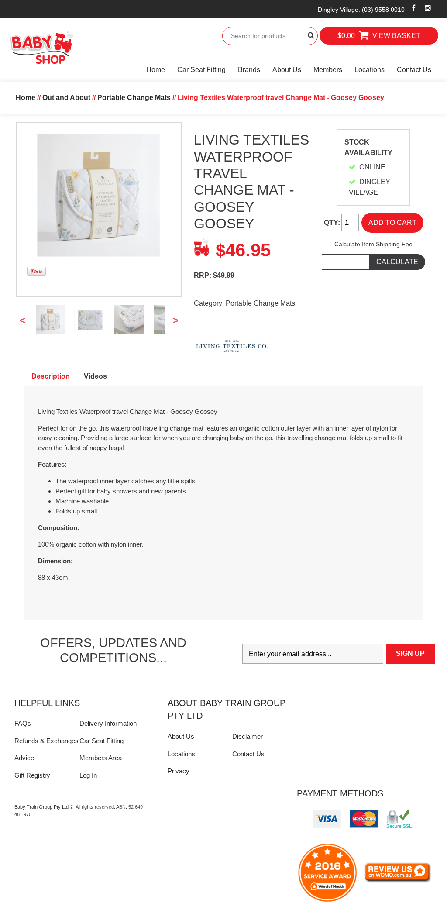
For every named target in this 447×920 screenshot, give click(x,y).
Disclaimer (247, 736)
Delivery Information (108, 723)
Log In (88, 775)
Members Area (100, 757)
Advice (24, 757)
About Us (286, 69)
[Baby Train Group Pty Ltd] (41, 48)
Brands (249, 69)
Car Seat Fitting (201, 69)
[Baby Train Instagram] (427, 7)
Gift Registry (32, 775)
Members (327, 69)
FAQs (22, 723)
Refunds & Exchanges (46, 740)
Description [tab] (50, 376)
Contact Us (414, 69)
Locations (369, 69)
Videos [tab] (95, 376)
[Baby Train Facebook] (414, 7)
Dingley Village (361, 9)
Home (155, 69)
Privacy (178, 771)
